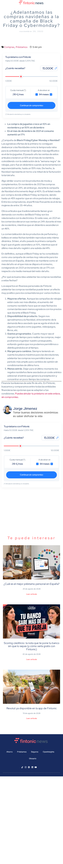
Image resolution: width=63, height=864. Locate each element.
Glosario (32, 758)
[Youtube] (36, 767)
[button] (31, 8)
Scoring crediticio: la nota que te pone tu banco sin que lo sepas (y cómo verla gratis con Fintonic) (31, 646)
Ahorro (9, 752)
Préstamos (21, 47)
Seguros (34, 752)
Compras (9, 47)
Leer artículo (31, 594)
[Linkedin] (32, 767)
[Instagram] (26, 767)
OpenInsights (48, 752)
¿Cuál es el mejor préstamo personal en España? (31, 584)
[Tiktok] (22, 767)
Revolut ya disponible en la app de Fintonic (31, 708)
